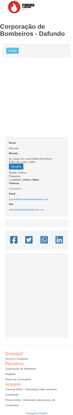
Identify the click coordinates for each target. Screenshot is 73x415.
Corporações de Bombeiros (20, 368)
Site (11, 204)
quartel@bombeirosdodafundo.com (29, 199)
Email (12, 193)
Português (31, 413)
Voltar (12, 50)
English (43, 413)
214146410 (15, 188)
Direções (16, 166)
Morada (13, 153)
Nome (12, 142)
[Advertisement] (36, 99)
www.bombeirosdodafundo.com (26, 209)
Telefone (14, 183)
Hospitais (10, 374)
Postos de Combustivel (18, 379)
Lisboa (22, 172)
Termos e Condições (16, 358)
